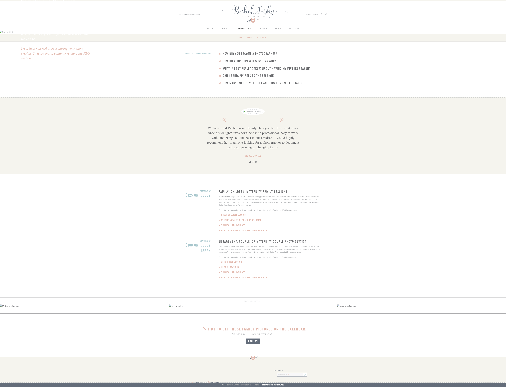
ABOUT (225, 28)
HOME (209, 28)
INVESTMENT (262, 37)
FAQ (240, 37)
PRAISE (263, 28)
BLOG (278, 28)
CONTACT (294, 28)
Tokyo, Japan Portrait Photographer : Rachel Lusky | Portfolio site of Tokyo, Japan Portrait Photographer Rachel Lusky (255, 13)
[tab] (248, 54)
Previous (224, 120)
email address (283, 375)
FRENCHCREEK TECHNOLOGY (273, 385)
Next (282, 120)
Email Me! (253, 341)
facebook (322, 14)
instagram (326, 14)
